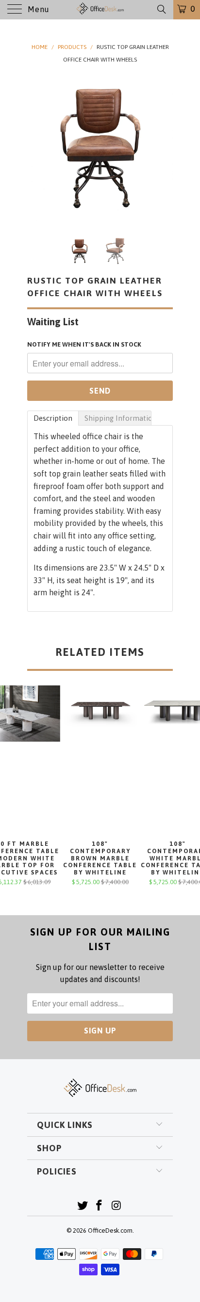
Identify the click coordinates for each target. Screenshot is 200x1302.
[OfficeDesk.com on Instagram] (116, 1206)
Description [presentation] (52, 418)
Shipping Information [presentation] (117, 418)
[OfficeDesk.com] (100, 9)
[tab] (53, 418)
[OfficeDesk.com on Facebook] (99, 1206)
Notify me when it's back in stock (84, 344)
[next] (163, 148)
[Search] (161, 9)
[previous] (36, 148)
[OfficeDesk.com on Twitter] (82, 1206)
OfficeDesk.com (110, 1230)
